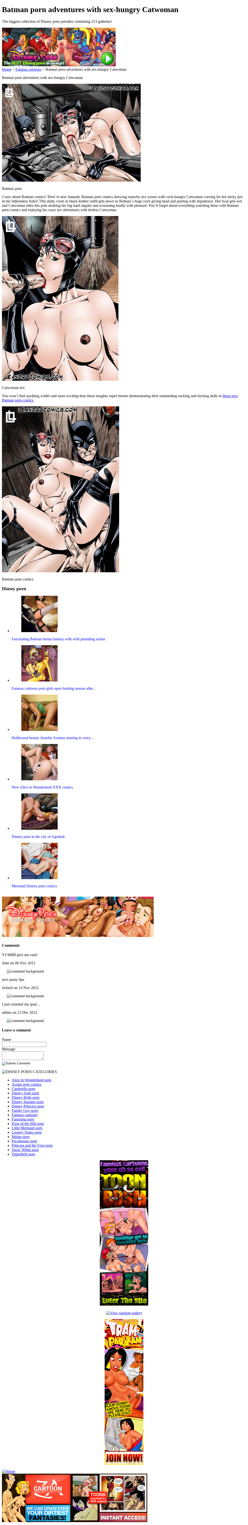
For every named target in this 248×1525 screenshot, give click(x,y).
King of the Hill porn (28, 1124)
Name (6, 1039)
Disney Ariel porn (25, 1093)
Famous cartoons (28, 69)
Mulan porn (21, 1137)
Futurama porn (23, 1119)
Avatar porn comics (26, 1084)
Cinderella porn (23, 1089)
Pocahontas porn (24, 1141)
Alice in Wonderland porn (31, 1080)
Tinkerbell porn (23, 1154)
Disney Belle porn (25, 1097)
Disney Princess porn (28, 1106)
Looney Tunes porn (27, 1132)
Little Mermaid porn (27, 1128)
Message (8, 1049)
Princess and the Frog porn (32, 1145)
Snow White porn (25, 1150)
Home (6, 69)
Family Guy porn (25, 1110)
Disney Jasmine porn (28, 1102)
